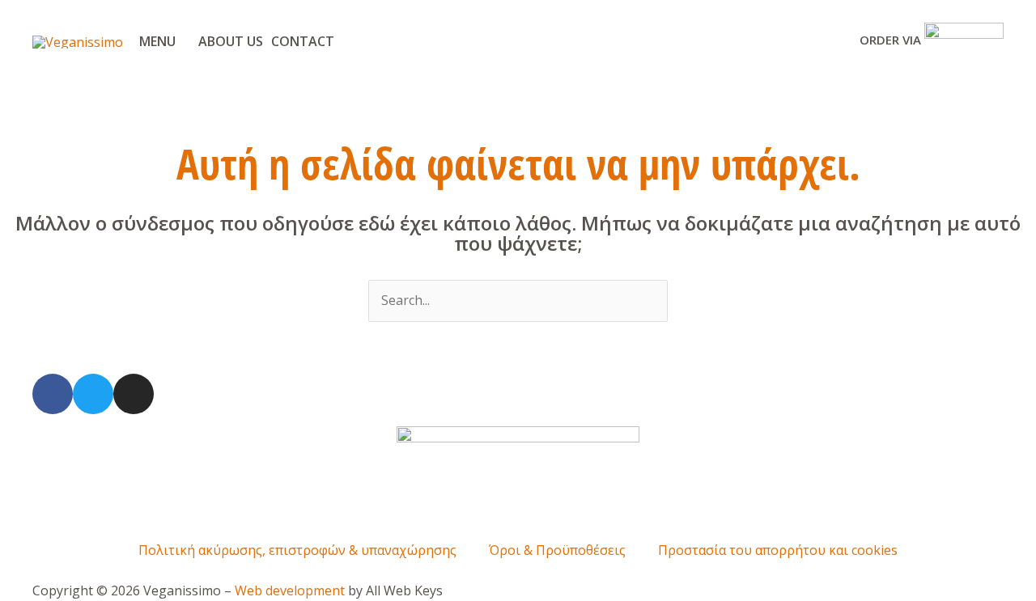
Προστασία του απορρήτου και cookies (778, 550)
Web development (290, 590)
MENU (157, 41)
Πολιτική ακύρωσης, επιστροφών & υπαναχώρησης (297, 550)
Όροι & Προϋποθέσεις (557, 550)
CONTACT (302, 41)
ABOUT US (230, 41)
